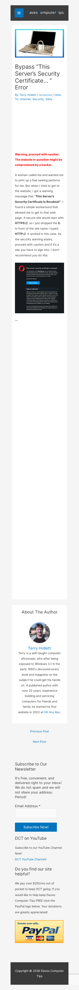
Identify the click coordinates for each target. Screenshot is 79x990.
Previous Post (39, 731)
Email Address (27, 806)
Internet (25, 99)
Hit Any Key (52, 712)
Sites (49, 99)
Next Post (39, 741)
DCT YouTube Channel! (30, 859)
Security (38, 99)
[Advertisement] (39, 125)
